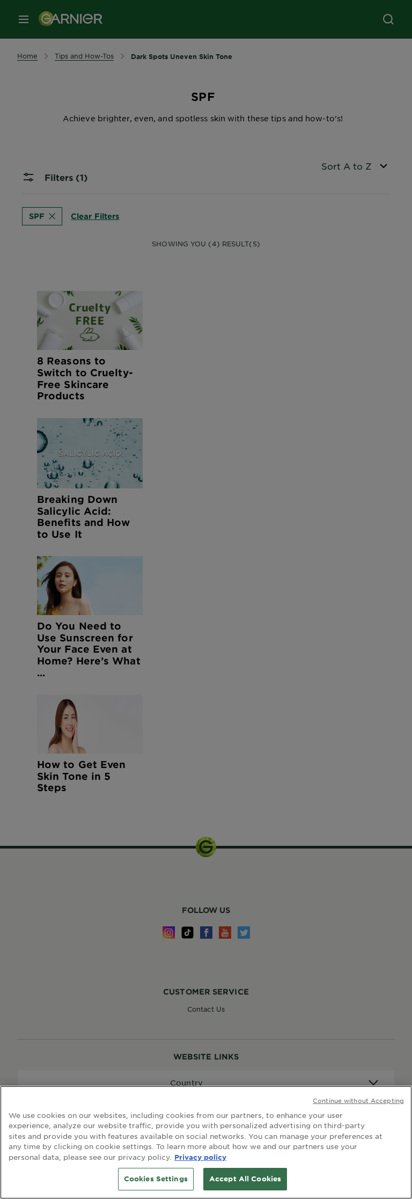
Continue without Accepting (358, 1100)
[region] (206, 1142)
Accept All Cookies (245, 1178)
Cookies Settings (156, 1178)
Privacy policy (200, 1157)
